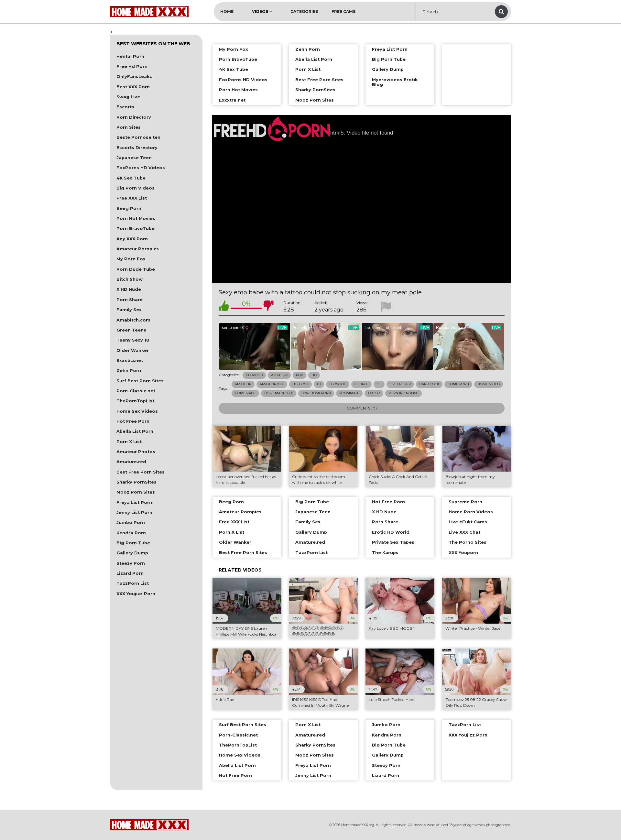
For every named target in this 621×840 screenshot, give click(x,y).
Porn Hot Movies (135, 218)
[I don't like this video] (268, 306)
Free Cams (343, 11)
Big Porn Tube (133, 542)
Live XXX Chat (464, 532)
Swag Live (128, 96)
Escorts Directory (137, 147)
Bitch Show (129, 279)
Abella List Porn (134, 431)
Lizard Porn (130, 573)
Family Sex (129, 309)
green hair (400, 384)
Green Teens (131, 330)
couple (361, 384)
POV (299, 375)
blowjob (337, 384)
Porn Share (129, 299)
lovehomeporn (316, 393)
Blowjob (254, 375)
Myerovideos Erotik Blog (395, 82)
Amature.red (131, 461)
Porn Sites (128, 127)
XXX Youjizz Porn (135, 593)
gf (379, 384)
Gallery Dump (132, 553)
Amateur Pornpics (137, 248)
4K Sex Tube (131, 178)
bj (319, 384)
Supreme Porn (465, 501)
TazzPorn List (132, 583)
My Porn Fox (131, 258)
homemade (245, 393)
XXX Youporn (463, 552)
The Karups (385, 552)
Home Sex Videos (137, 411)
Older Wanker (132, 350)
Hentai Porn (130, 56)
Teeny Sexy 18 (132, 340)
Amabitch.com (133, 320)
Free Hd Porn (131, 66)
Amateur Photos (135, 451)
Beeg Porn (128, 208)
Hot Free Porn (132, 421)
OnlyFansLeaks (134, 76)
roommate (349, 393)
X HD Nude (128, 289)
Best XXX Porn (133, 86)
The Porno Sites (467, 542)
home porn (458, 384)
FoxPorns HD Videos (140, 167)
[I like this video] (224, 306)
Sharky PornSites (136, 482)
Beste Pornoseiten (138, 137)
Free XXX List (131, 198)
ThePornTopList (135, 400)
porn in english (403, 393)
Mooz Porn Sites (135, 492)
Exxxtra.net (129, 360)
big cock (300, 384)
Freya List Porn (134, 502)
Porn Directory (133, 117)
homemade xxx (278, 393)
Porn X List (129, 441)
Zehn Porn (128, 370)
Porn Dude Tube (135, 269)
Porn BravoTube (135, 228)
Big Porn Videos (135, 188)
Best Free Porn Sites (140, 472)
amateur (243, 384)
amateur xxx (272, 384)
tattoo (374, 393)
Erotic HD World (390, 532)
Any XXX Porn (132, 238)
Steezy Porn (130, 563)
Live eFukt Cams (468, 521)
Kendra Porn (131, 532)
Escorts (125, 106)
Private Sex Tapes (393, 542)
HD (314, 375)
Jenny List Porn (134, 512)
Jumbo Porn (130, 522)
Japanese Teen (134, 157)
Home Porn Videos (471, 511)
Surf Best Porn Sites (140, 380)
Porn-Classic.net (135, 390)
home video (488, 384)
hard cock (429, 384)
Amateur (279, 375)
